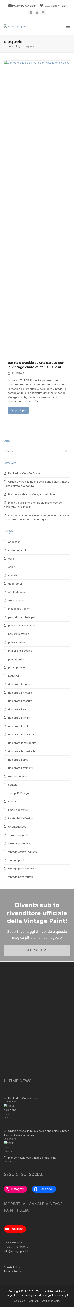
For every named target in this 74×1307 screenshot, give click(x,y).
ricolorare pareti (18, 759)
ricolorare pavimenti (20, 767)
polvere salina (17, 642)
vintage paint (16, 860)
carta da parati (17, 550)
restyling (13, 675)
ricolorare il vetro (18, 709)
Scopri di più (18, 410)
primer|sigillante (18, 659)
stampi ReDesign (18, 793)
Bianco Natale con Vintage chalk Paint (32, 494)
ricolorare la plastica (21, 734)
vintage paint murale (21, 876)
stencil (12, 801)
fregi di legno (16, 600)
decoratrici (15, 583)
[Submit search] (66, 451)
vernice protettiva (19, 843)
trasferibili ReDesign (20, 818)
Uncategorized (17, 826)
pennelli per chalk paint (22, 617)
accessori (14, 541)
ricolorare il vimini (19, 717)
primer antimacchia (20, 650)
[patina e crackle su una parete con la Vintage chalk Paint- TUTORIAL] (37, 208)
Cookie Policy (12, 1267)
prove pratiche (17, 667)
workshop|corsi (51, 1300)
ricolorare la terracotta (22, 742)
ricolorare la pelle (19, 726)
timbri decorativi (18, 809)
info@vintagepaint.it (24, 5)
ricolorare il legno (19, 684)
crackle (13, 575)
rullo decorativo (18, 776)
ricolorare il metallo (20, 692)
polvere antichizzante (21, 625)
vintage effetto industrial (23, 851)
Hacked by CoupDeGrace (24, 473)
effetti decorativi (18, 591)
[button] (68, 26)
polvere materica (18, 633)
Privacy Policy (12, 1271)
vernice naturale (18, 835)
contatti (33, 1300)
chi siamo (19, 1300)
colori (11, 566)
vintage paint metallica (22, 868)
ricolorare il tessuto (20, 700)
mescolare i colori (19, 608)
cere (11, 558)
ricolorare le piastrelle (21, 751)
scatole (12, 784)
